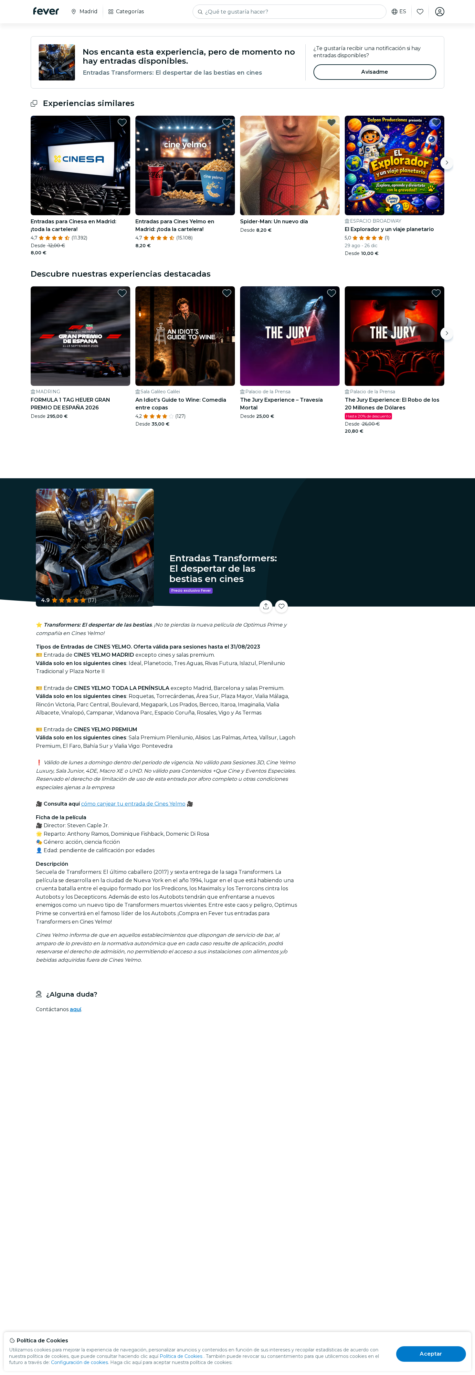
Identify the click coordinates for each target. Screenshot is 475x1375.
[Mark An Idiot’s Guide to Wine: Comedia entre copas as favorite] (227, 293)
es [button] (402, 12)
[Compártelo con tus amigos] (265, 606)
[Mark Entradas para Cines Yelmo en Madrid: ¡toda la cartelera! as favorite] (227, 122)
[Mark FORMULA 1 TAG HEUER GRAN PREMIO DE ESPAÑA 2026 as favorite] (122, 293)
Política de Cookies (181, 1356)
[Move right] (446, 162)
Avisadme (374, 72)
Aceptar (431, 1354)
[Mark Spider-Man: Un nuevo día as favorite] (331, 122)
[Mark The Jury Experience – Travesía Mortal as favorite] (331, 293)
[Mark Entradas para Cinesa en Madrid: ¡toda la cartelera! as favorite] (122, 122)
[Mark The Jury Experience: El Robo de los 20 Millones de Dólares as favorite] (436, 293)
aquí (75, 1009)
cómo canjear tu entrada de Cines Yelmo (133, 804)
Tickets (372, 602)
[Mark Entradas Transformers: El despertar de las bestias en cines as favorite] (281, 606)
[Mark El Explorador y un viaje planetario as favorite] (436, 122)
